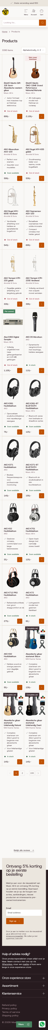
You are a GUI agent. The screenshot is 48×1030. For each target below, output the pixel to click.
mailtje (26, 964)
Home (4, 31)
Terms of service (11, 1012)
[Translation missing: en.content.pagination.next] (38, 773)
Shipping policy (10, 1015)
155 (32, 773)
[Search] (42, 23)
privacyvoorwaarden (14, 936)
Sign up (12, 921)
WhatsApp (7, 964)
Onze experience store (16, 978)
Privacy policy (9, 1008)
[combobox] (20, 23)
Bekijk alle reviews (22, 850)
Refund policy (9, 1005)
